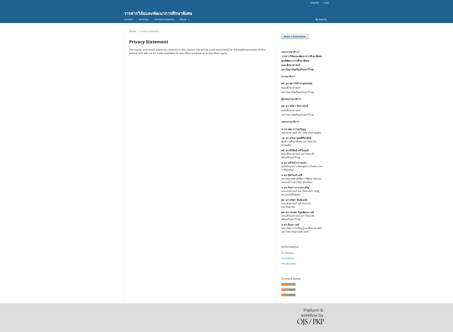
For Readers (287, 253)
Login (326, 2)
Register (314, 2)
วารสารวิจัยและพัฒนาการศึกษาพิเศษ (158, 13)
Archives (144, 19)
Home (132, 31)
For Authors (287, 258)
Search (322, 19)
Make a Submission (295, 36)
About (183, 19)
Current (128, 19)
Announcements (164, 19)
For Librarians (288, 263)
